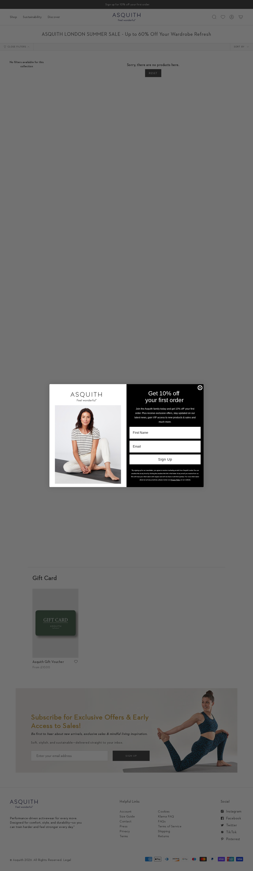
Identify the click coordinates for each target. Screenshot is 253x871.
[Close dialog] (200, 388)
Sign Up (165, 459)
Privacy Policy (175, 480)
